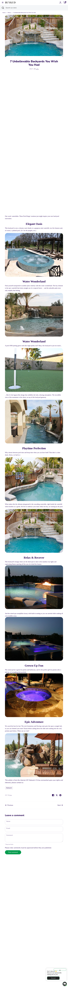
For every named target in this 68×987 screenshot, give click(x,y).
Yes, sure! (53, 978)
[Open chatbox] (65, 984)
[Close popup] (60, 970)
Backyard (9, 788)
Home (4, 12)
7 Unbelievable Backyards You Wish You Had (24, 12)
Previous (10, 805)
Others (9, 12)
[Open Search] (2, 8)
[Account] (60, 2)
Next (59, 805)
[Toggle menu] (2, 2)
